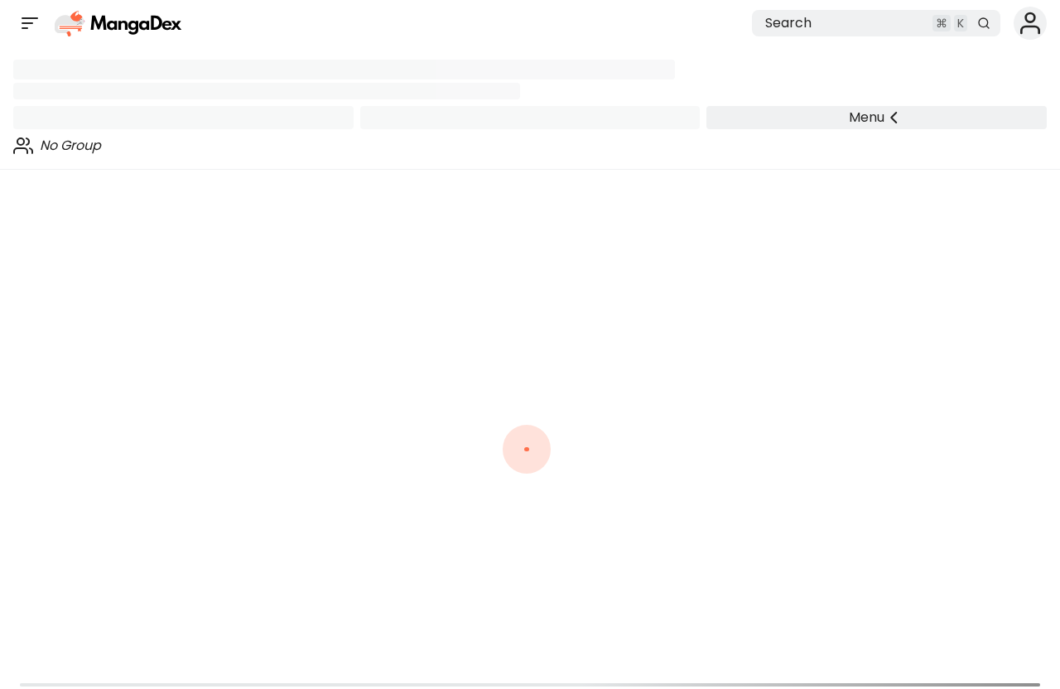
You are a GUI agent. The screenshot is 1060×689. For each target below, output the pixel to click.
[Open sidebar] (29, 23)
